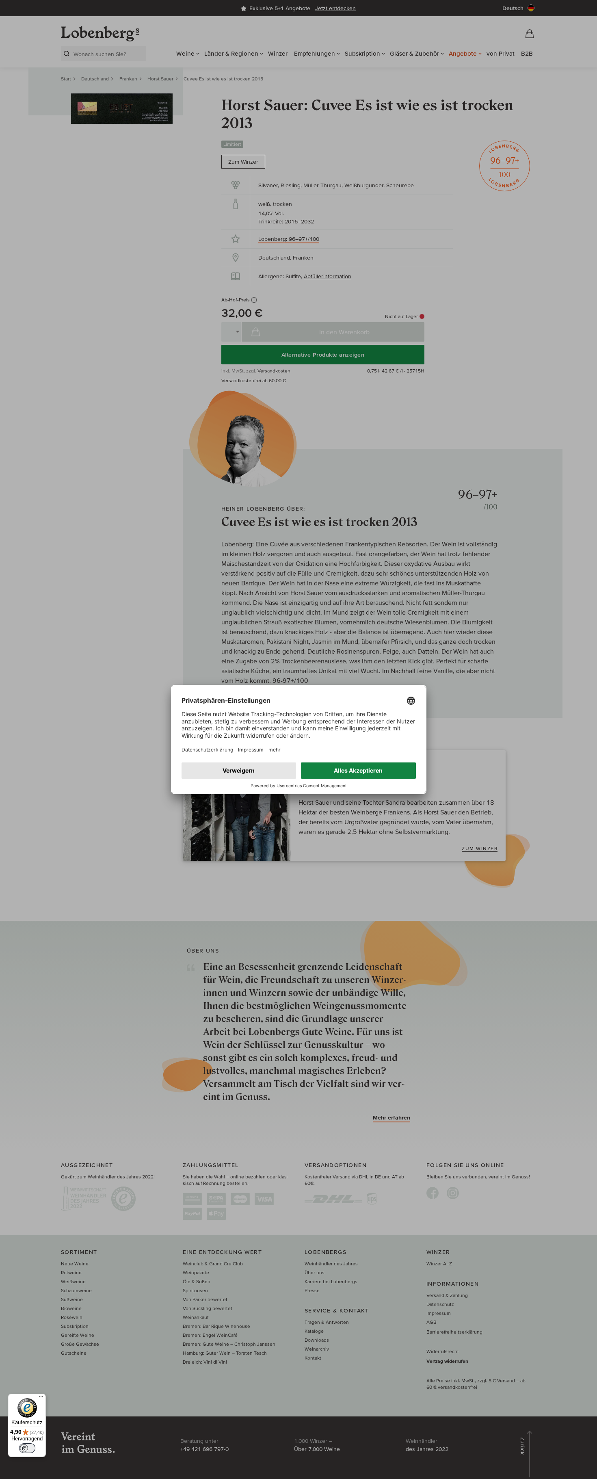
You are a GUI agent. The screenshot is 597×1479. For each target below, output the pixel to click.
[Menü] (41, 1398)
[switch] (27, 1448)
